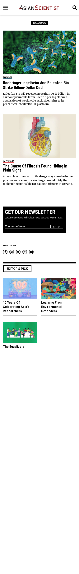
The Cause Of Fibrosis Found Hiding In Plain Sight (35, 168)
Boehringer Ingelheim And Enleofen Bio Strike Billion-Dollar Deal (36, 85)
